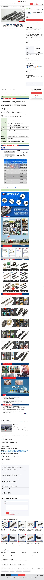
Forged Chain (3, 451)
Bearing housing (35, 555)
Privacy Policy (35, 577)
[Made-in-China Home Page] (22, 1)
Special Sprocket (13, 554)
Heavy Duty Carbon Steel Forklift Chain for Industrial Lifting (13, 530)
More (1, 572)
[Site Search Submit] (31, 4)
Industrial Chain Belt (19, 570)
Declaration (31, 577)
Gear (22, 555)
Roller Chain (7, 450)
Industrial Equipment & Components (8, 6)
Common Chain (12, 570)
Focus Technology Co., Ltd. (16, 577)
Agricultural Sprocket (25, 554)
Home (1, 6)
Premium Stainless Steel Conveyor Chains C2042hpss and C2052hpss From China (22, 530)
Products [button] (8, 3)
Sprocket (10, 450)
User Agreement (27, 577)
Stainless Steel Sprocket (4, 554)
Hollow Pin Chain (20, 450)
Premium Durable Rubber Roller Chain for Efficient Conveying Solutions (30, 543)
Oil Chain (33, 568)
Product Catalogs (13, 550)
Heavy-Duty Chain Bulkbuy (26, 570)
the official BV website (20, 421)
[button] (1, 1)
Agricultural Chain (14, 450)
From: (5, 501)
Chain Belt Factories (27, 568)
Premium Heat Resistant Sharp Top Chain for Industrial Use (38, 530)
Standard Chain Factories (5, 568)
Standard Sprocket (3, 552)
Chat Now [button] (39, 22)
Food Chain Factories (20, 568)
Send (7, 513)
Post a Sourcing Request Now (10, 514)
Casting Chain (17, 451)
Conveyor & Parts (16, 6)
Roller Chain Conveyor (13, 564)
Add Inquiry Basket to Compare (13, 28)
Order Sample (39, 24)
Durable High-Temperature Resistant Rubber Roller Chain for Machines (4, 543)
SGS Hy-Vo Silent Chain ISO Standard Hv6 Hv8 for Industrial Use (13, 543)
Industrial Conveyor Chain (5, 564)
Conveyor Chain (22, 6)
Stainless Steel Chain (23, 451)
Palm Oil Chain (7, 451)
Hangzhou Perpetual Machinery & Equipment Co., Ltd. (35, 12)
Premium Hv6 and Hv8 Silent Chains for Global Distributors (39, 543)
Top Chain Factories (12, 568)
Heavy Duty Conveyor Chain (21, 564)
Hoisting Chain (3, 555)
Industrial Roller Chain (39, 568)
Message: (4, 505)
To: (5, 503)
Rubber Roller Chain (12, 451)
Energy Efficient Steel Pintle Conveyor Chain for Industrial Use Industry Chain (22, 543)
